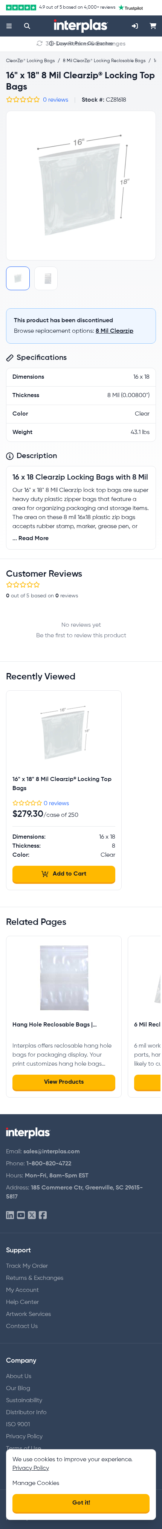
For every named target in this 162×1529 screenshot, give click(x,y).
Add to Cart (69, 874)
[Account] (135, 26)
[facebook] (43, 1216)
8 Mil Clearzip (114, 331)
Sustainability (24, 1401)
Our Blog (18, 1389)
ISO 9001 (18, 1425)
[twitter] (32, 1216)
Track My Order (27, 1266)
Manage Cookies (35, 1483)
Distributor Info (26, 1413)
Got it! (81, 1503)
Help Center (22, 1302)
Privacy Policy (24, 1437)
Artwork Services (28, 1314)
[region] (81, 185)
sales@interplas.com (51, 1152)
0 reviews (55, 100)
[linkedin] (10, 1216)
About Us (18, 1377)
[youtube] (21, 1216)
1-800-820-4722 (48, 1164)
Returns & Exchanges (34, 1278)
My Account (22, 1290)
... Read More (30, 539)
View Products (64, 1082)
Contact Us (22, 1326)
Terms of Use (23, 1449)
